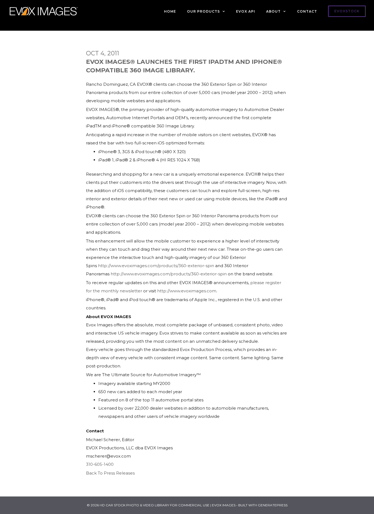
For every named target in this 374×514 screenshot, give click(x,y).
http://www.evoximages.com (186, 290)
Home (170, 11)
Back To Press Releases (110, 473)
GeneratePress (272, 505)
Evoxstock (346, 11)
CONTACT (307, 11)
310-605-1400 (100, 464)
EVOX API (245, 11)
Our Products (203, 11)
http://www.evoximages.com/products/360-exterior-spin (156, 265)
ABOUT (273, 11)
